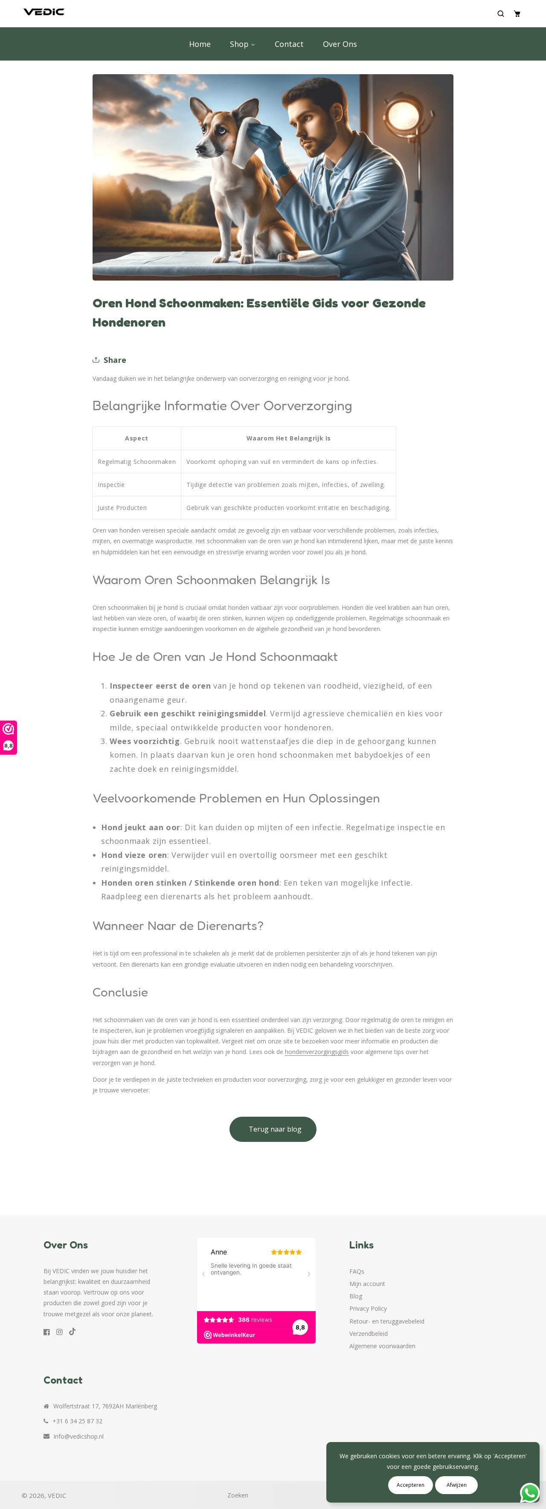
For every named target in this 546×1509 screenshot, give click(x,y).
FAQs (356, 1271)
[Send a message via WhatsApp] (530, 1493)
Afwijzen (457, 1485)
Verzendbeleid (368, 1333)
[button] (502, 13)
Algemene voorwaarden (382, 1346)
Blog (355, 1296)
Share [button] (115, 360)
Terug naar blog (275, 1129)
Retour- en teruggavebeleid (386, 1321)
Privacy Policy (368, 1308)
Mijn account (367, 1284)
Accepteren (410, 1485)
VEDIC (57, 1495)
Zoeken (237, 1495)
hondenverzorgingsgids (317, 1052)
